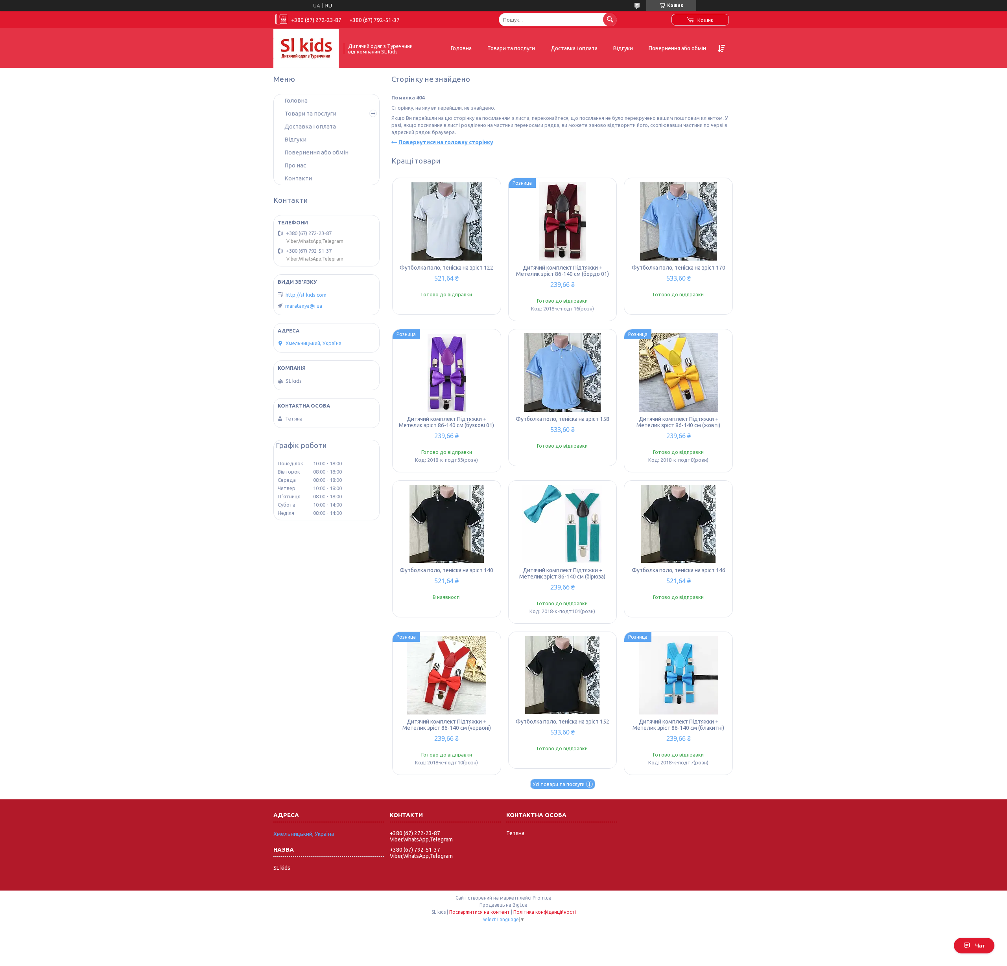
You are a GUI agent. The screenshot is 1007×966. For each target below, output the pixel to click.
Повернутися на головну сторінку (445, 142)
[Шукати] (610, 19)
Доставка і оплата (574, 48)
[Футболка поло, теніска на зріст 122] (447, 221)
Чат (980, 945)
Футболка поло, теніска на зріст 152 (562, 721)
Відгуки (623, 48)
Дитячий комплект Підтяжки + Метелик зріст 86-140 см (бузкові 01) (446, 422)
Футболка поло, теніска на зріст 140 (446, 570)
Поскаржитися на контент (479, 912)
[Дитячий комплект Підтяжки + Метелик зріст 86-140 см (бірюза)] (563, 524)
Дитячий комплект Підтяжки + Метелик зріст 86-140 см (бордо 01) (562, 270)
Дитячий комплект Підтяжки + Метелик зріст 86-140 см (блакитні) (678, 724)
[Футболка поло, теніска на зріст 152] (563, 675)
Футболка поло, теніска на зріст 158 (562, 419)
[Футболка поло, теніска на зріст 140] (447, 524)
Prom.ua (542, 897)
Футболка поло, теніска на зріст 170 (678, 267)
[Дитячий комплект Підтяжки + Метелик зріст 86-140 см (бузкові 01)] (447, 372)
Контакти (298, 178)
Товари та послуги (511, 48)
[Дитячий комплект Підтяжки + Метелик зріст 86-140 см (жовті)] (678, 372)
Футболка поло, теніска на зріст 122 (446, 267)
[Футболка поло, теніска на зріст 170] (678, 221)
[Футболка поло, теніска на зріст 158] (563, 372)
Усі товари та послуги (559, 784)
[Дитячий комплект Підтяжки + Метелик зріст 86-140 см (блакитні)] (678, 675)
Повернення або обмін (677, 48)
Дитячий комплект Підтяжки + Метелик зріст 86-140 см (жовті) (678, 422)
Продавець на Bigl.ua (503, 904)
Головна (461, 48)
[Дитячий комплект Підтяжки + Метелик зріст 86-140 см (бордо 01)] (563, 221)
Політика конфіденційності (544, 912)
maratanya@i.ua (303, 306)
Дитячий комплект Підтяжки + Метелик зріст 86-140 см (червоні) (446, 724)
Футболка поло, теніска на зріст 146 (678, 570)
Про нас (295, 165)
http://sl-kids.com (306, 295)
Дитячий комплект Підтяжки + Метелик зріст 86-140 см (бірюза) (562, 573)
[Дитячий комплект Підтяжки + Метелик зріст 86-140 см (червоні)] (447, 675)
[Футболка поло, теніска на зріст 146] (678, 524)
